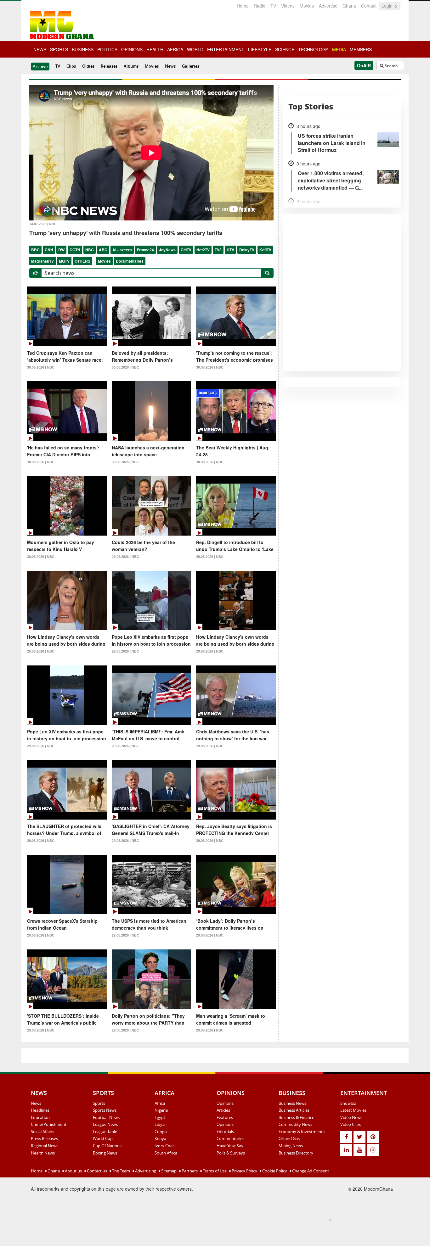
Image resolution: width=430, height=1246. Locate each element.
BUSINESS (82, 49)
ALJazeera (122, 250)
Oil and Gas (289, 1138)
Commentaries (230, 1138)
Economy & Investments (302, 1131)
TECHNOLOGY (313, 49)
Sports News (104, 1110)
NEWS (39, 49)
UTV (230, 250)
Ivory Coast (165, 1146)
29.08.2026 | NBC (125, 557)
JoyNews (167, 250)
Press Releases (44, 1138)
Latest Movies (353, 1110)
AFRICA (175, 49)
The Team (120, 1171)
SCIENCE (284, 49)
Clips (71, 66)
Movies (307, 6)
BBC (35, 250)
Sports (99, 1103)
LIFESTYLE (259, 49)
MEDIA (339, 49)
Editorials (225, 1131)
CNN (49, 250)
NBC (89, 250)
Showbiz (348, 1103)
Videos (288, 6)
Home (243, 6)
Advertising (145, 1171)
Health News (43, 1153)
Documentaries (130, 261)
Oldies (88, 66)
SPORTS (59, 49)
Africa (160, 1103)
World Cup (103, 1138)
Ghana (349, 6)
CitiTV (186, 250)
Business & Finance (296, 1117)
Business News (292, 1103)
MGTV (64, 261)
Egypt (160, 1117)
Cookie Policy (274, 1171)
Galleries (190, 66)
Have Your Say (230, 1146)
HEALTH (154, 49)
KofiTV (265, 250)
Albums (131, 66)
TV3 (218, 250)
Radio (259, 6)
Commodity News (295, 1124)
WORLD (195, 49)
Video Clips (350, 1124)
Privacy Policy (244, 1171)
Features (225, 1117)
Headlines (40, 1110)
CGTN (75, 250)
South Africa (166, 1153)
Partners (189, 1171)
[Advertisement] (212, 1230)
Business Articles (294, 1110)
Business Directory (296, 1153)
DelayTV (246, 250)
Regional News (44, 1146)
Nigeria (161, 1110)
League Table (105, 1131)
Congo (161, 1131)
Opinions (225, 1103)
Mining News (291, 1146)
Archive (40, 66)
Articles (223, 1110)
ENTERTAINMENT (225, 49)
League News (105, 1124)
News (170, 66)
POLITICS (107, 49)
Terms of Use (214, 1171)
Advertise (328, 6)
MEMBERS (361, 49)
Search (391, 66)
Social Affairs (42, 1131)
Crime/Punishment (48, 1124)
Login (388, 6)
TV (273, 6)
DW (61, 250)
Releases (109, 66)
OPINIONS (132, 49)
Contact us (96, 1171)
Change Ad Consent (310, 1171)
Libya (160, 1124)
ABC (103, 250)
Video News (351, 1117)
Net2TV (203, 250)
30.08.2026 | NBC (40, 367)
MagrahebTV (42, 261)
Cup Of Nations (107, 1146)
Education (40, 1117)
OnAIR (364, 65)
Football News (106, 1117)
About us (73, 1171)
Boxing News (105, 1153)
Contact (368, 6)
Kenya (160, 1138)
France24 (145, 250)
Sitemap (168, 1171)
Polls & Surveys (231, 1153)
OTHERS (82, 261)
